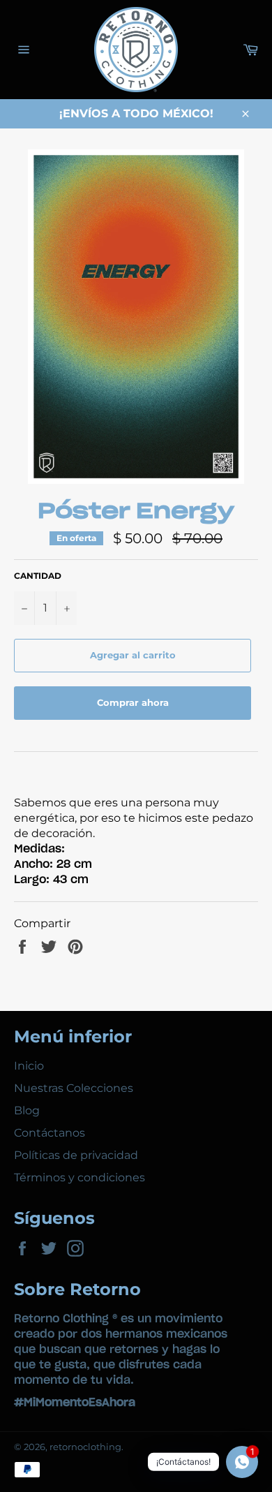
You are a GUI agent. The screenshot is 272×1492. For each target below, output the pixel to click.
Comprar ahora (133, 702)
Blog (27, 1110)
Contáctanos (49, 1132)
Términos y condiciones (79, 1177)
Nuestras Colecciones (73, 1088)
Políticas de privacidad (76, 1155)
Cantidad (37, 575)
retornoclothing (85, 1447)
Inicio (29, 1065)
